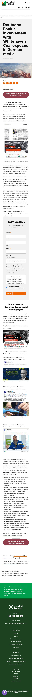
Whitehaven (8, 575)
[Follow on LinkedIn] (26, 7)
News (16, 674)
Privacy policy (16, 681)
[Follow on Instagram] (29, 7)
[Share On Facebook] (4, 83)
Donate (16, 678)
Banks (16, 633)
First (7, 239)
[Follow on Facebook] (19, 7)
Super (16, 636)
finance (22, 573)
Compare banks (16, 656)
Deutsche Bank (14, 573)
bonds (11, 571)
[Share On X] (7, 83)
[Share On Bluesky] (17, 83)
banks (7, 571)
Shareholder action (16, 639)
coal (8, 573)
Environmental (17, 556)
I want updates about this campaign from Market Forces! (16, 287)
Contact (16, 676)
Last (7, 245)
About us (16, 669)
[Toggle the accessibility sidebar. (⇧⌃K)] (4, 692)
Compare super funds (16, 658)
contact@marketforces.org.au (18, 623)
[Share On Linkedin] (10, 83)
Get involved (16, 671)
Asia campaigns (16, 642)
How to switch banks (16, 664)
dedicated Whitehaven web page (12, 535)
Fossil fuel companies (16, 644)
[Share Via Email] (14, 83)
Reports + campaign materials (16, 661)
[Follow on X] (22, 7)
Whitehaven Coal (18, 575)
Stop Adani (16, 647)
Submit (9, 293)
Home (1, 15)
